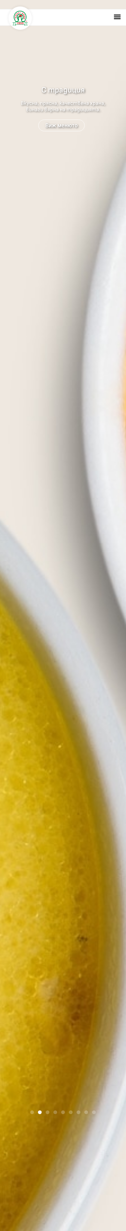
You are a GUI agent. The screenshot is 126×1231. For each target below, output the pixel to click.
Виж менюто (61, 125)
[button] (117, 16)
